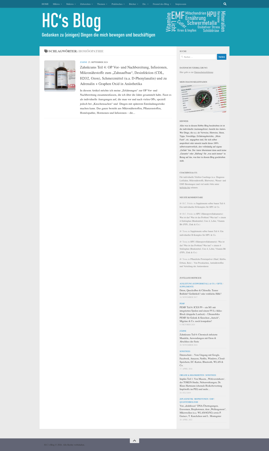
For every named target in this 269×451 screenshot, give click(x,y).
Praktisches (117, 3)
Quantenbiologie (189, 402)
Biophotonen (201, 399)
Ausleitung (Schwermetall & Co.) (197, 283)
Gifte (219, 283)
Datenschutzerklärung (203, 72)
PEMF (182, 303)
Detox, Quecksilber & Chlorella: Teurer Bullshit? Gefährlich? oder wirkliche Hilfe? (200, 292)
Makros (70, 3)
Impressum (180, 3)
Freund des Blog (161, 3)
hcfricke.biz (185, 187)
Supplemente (187, 286)
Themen (101, 3)
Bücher (132, 3)
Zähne (83, 62)
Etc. (144, 3)
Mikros (56, 3)
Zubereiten (85, 3)
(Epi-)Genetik (186, 399)
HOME (45, 3)
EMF (212, 399)
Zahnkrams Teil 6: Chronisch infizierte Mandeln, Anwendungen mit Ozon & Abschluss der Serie (198, 338)
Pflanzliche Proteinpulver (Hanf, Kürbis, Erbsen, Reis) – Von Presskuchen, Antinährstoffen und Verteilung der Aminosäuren (203, 263)
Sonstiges (185, 351)
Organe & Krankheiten (192, 375)
